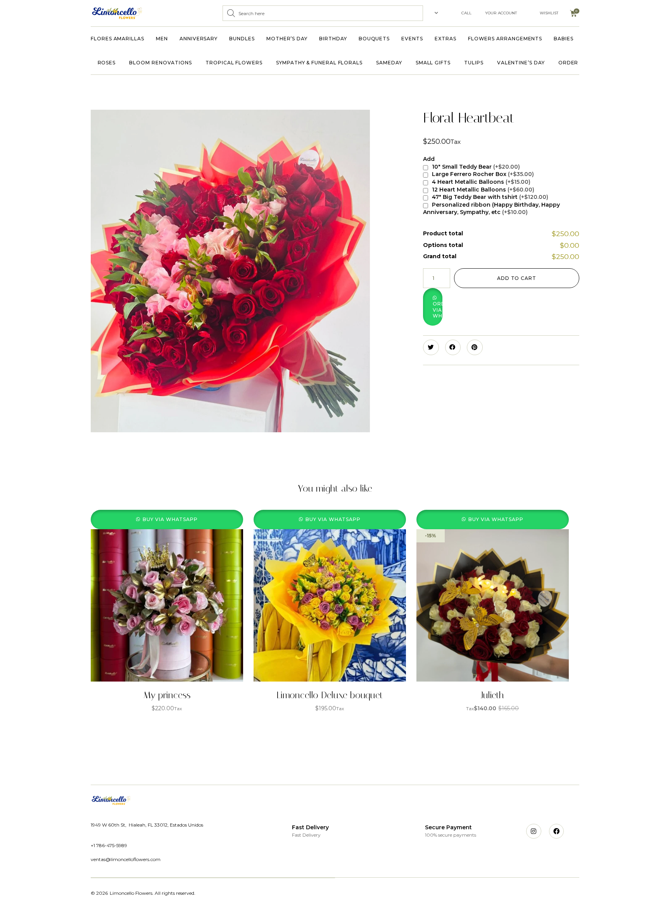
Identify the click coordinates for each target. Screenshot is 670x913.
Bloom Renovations (160, 63)
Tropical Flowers (233, 63)
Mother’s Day (286, 38)
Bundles (241, 38)
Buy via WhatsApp (170, 519)
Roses (107, 63)
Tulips (474, 63)
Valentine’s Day (521, 63)
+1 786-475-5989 (109, 845)
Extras (445, 38)
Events (412, 38)
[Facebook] (556, 831)
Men (162, 38)
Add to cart (516, 278)
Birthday (333, 38)
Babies (563, 38)
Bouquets (374, 38)
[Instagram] (533, 831)
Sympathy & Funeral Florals (319, 63)
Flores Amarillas (117, 38)
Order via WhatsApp (437, 310)
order (568, 63)
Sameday (389, 63)
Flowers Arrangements (505, 38)
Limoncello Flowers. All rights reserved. (152, 893)
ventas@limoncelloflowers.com (126, 859)
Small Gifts (433, 63)
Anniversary (199, 38)
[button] (468, 306)
